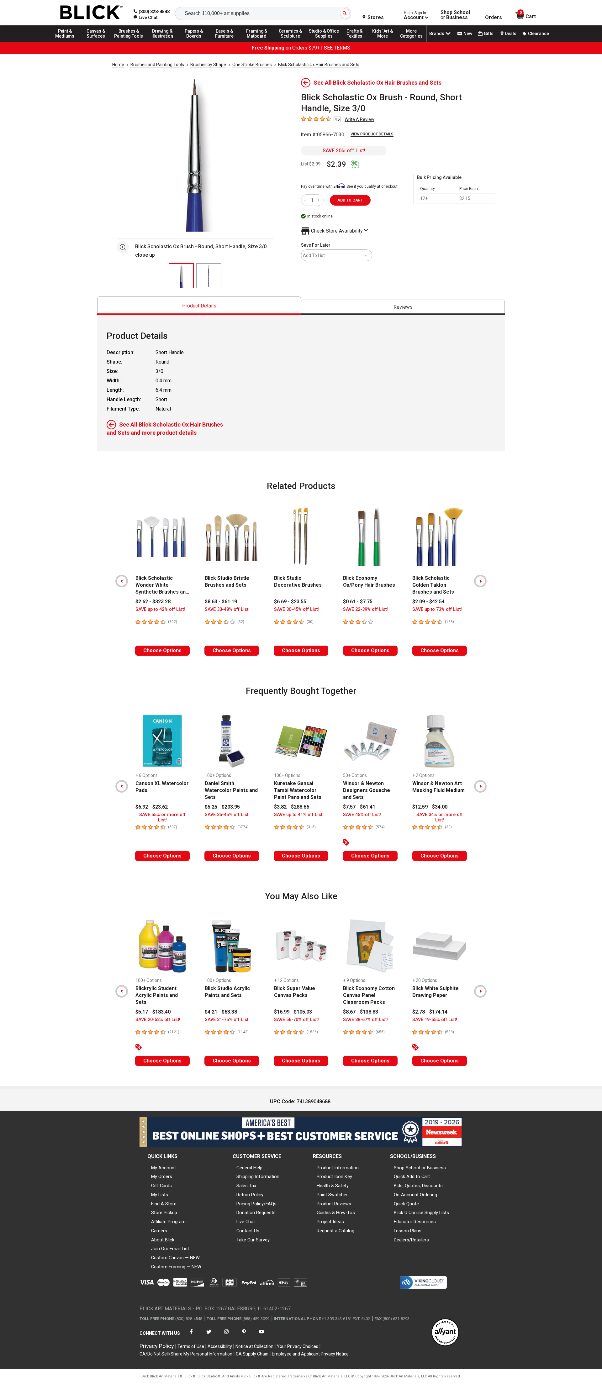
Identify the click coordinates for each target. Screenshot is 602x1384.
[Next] (480, 581)
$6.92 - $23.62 (151, 807)
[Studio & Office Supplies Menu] (324, 41)
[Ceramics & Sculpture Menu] (290, 41)
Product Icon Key (334, 1176)
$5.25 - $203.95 (222, 807)
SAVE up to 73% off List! (437, 609)
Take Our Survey (253, 1240)
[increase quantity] (319, 200)
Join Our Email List (170, 1248)
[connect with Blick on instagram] (226, 1336)
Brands (436, 33)
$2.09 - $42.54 (428, 602)
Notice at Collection (254, 1346)
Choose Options (162, 650)
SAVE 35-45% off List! (227, 814)
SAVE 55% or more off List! (162, 817)
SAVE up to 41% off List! (299, 814)
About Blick (162, 1240)
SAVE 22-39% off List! (365, 609)
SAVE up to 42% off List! (160, 609)
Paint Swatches (333, 1195)
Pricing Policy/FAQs (256, 1204)
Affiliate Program (168, 1221)
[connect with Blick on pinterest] (244, 1336)
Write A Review (359, 119)
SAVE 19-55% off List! (434, 1019)
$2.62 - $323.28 (153, 602)
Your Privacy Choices (297, 1346)
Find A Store (164, 1204)
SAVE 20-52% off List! (157, 1019)
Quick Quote (406, 1204)
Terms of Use (190, 1346)
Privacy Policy (157, 1346)
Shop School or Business (420, 1168)
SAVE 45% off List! (362, 814)
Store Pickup (164, 1212)
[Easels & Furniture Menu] (225, 41)
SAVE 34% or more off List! (439, 817)
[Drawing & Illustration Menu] (162, 41)
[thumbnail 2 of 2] (208, 275)
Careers (159, 1231)
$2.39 (336, 164)
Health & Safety (333, 1185)
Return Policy (249, 1195)
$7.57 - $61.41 (359, 807)
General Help (249, 1168)
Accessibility (220, 1346)
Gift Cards (161, 1185)
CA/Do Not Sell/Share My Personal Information (186, 1353)
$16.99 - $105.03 (293, 1012)
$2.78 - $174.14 (429, 1012)
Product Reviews (334, 1204)
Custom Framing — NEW (176, 1267)
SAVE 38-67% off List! (365, 1019)
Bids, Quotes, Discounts (418, 1185)
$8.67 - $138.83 (360, 1012)
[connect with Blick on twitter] (209, 1336)
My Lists (159, 1195)
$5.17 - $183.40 (153, 1012)
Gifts (489, 33)
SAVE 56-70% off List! (296, 1019)
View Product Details (372, 134)
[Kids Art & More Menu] (385, 41)
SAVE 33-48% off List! (227, 609)
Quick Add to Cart (412, 1176)
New (467, 33)
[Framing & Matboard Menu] (256, 41)
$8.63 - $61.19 (221, 602)
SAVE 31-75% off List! (227, 1019)
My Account (163, 1168)
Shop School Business (455, 15)
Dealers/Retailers (411, 1240)
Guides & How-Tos (336, 1212)
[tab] (199, 305)
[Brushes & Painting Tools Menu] (129, 41)
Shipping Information (257, 1176)
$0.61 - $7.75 (357, 602)
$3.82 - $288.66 (291, 807)
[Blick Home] (91, 12)
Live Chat (245, 1221)
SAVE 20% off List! (344, 151)
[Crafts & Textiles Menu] (357, 41)
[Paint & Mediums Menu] (67, 41)
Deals (510, 33)
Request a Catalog (335, 1231)
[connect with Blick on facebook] (191, 1336)
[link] (146, 17)
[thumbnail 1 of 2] (181, 275)
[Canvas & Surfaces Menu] (96, 41)
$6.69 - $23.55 (290, 602)
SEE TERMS (337, 48)
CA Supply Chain (252, 1353)
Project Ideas (330, 1221)
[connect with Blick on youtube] (261, 1336)
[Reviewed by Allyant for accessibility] (445, 1332)
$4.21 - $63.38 (221, 1012)
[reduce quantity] (306, 200)
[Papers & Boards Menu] (196, 41)
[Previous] (121, 581)
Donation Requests (256, 1212)
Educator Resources (415, 1221)
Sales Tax (246, 1185)
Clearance (538, 33)
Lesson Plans (407, 1231)
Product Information (338, 1168)
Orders (493, 17)
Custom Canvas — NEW (175, 1258)
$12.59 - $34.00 (429, 807)
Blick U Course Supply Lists (421, 1212)
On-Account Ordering (415, 1195)
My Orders (161, 1176)
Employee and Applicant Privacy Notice (310, 1353)
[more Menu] (411, 41)
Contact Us (247, 1231)
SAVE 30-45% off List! (296, 609)
